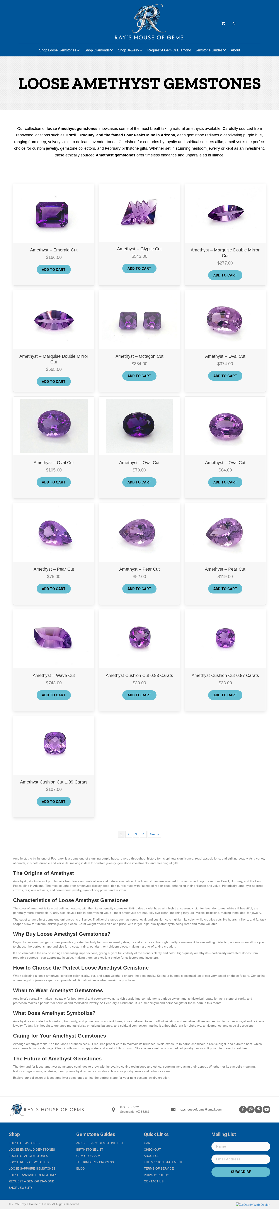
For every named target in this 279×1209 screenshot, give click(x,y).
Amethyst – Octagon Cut (139, 356)
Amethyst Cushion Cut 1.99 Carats (53, 782)
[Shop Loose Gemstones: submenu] (78, 50)
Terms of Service (159, 1168)
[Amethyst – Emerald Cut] (54, 213)
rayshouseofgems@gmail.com (201, 1109)
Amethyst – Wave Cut (54, 675)
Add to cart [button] (54, 269)
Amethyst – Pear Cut (54, 569)
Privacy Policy (156, 1175)
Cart (148, 1143)
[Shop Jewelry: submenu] (141, 50)
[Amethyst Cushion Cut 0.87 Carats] (225, 638)
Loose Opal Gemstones (28, 1156)
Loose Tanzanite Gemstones (33, 1175)
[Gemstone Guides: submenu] (224, 50)
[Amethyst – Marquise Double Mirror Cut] (225, 213)
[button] (243, 1109)
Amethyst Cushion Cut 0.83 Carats (139, 675)
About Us (151, 1156)
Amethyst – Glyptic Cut (139, 248)
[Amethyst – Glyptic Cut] (139, 212)
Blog (80, 1168)
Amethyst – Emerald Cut (54, 250)
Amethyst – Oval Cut (225, 356)
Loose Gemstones (24, 1143)
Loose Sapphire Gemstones (32, 1168)
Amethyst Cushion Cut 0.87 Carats (225, 675)
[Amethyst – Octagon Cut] (139, 319)
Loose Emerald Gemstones (32, 1149)
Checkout (152, 1149)
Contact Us (153, 1181)
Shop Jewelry (20, 1187)
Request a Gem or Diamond (31, 1181)
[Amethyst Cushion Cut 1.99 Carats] (53, 745)
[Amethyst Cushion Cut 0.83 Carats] (139, 638)
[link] (60, 50)
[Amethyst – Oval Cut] (225, 319)
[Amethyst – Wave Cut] (54, 638)
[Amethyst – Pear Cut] (54, 532)
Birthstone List (89, 1149)
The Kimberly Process (95, 1162)
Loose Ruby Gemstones (29, 1162)
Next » (154, 834)
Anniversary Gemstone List (99, 1143)
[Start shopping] (223, 23)
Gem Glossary (88, 1156)
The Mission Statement (163, 1162)
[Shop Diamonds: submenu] (111, 50)
